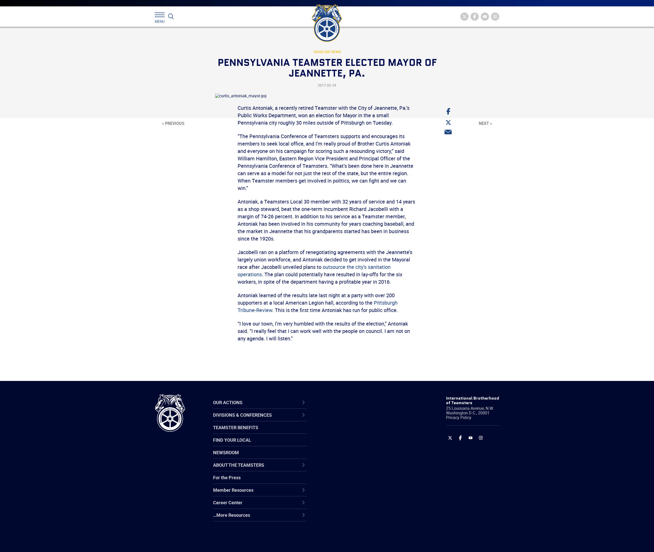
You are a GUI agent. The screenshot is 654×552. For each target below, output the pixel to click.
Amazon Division (342, 432)
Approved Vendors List (348, 469)
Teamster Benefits (235, 427)
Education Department (347, 432)
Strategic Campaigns (346, 432)
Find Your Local (232, 440)
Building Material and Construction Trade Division (359, 456)
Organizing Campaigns (348, 420)
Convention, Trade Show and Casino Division (361, 481)
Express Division (341, 493)
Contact (333, 420)
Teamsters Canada (344, 457)
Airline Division (339, 420)
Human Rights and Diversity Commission (353, 530)
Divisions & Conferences (354, 402)
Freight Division (340, 518)
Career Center (342, 402)
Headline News (327, 51)
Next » (485, 123)
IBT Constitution (341, 469)
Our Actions (339, 402)
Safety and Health (343, 444)
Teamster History (342, 444)
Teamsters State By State (351, 420)
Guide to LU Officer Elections (353, 481)
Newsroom (226, 452)
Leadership (336, 432)
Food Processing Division (350, 506)
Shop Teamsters (341, 444)
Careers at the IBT (343, 432)
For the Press (227, 477)
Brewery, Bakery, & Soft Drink (354, 444)
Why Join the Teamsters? (351, 420)
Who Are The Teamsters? (351, 420)
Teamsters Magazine (346, 432)
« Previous (173, 123)
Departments (338, 457)
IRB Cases (335, 481)
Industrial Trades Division (350, 542)
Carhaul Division (341, 469)
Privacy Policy (458, 417)
